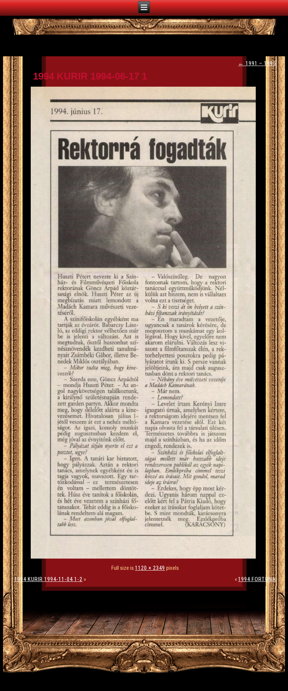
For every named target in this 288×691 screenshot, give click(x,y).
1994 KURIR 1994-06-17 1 (90, 76)
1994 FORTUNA (257, 579)
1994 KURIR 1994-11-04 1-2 (48, 579)
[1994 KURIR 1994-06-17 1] (145, 556)
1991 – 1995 (257, 63)
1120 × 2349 (150, 568)
